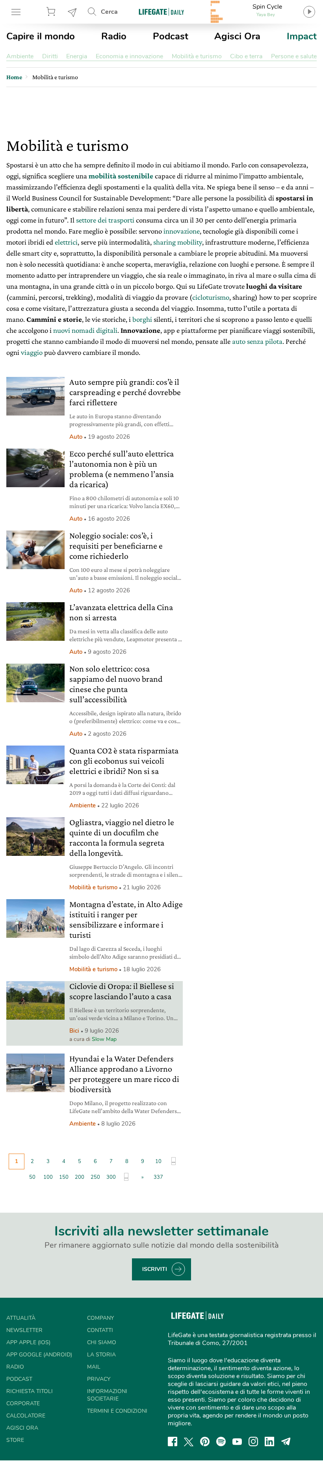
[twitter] (188, 1441)
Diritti (50, 56)
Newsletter (72, 12)
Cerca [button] (109, 11)
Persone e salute (294, 56)
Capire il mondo (40, 36)
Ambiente (19, 56)
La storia (101, 1354)
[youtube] (237, 1441)
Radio (113, 36)
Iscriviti (154, 1269)
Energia (76, 56)
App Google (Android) (39, 1354)
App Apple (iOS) (28, 1342)
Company (100, 1318)
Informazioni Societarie (107, 1395)
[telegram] (286, 1441)
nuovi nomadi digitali (85, 330)
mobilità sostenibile (121, 176)
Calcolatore (25, 1415)
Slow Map (104, 1039)
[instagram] (253, 1441)
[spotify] (221, 1441)
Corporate (23, 1403)
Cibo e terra (246, 56)
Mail (93, 1367)
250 (95, 1177)
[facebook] (172, 1441)
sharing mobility (177, 242)
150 (64, 1177)
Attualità (20, 1318)
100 (48, 1177)
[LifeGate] (161, 11)
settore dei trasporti (104, 220)
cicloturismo (210, 297)
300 (111, 1177)
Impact (302, 36)
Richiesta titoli (29, 1391)
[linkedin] (269, 1441)
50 (32, 1177)
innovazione (181, 231)
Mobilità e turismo (197, 56)
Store (52, 12)
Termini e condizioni (117, 1411)
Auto (75, 437)
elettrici (66, 242)
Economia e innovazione (129, 56)
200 (79, 1177)
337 (158, 1177)
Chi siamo (101, 1342)
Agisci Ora (237, 36)
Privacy (98, 1379)
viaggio (32, 352)
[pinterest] (205, 1441)
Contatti (100, 1330)
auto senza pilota (257, 341)
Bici (74, 1031)
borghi (142, 319)
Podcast (170, 36)
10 (158, 1161)
